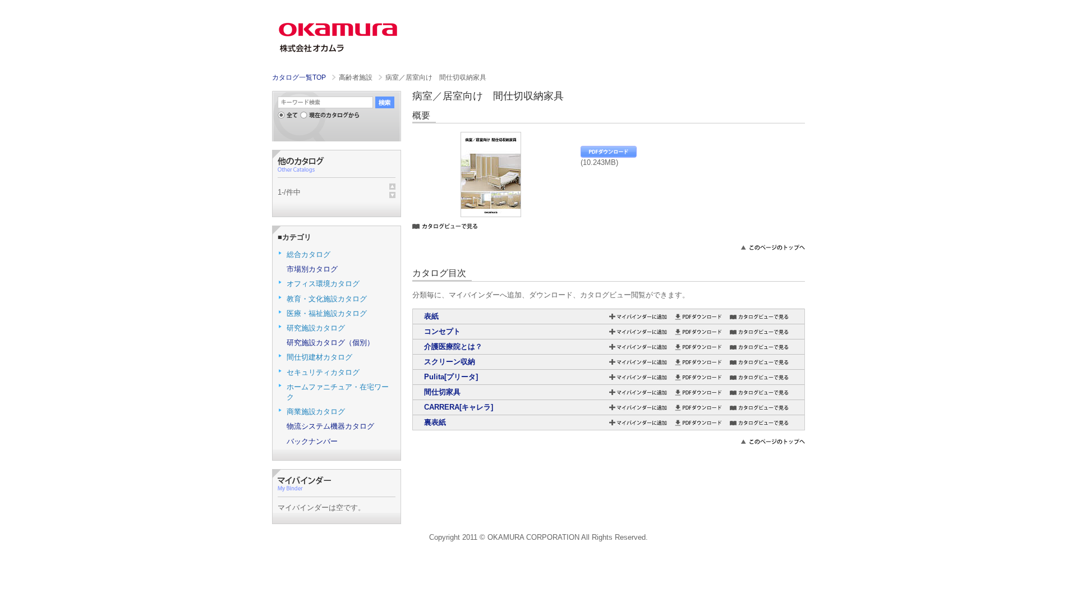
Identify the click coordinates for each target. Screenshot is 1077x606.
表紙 (431, 316)
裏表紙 (435, 422)
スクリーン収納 (449, 361)
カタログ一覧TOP (299, 77)
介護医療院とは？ (453, 346)
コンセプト (442, 331)
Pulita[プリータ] (451, 377)
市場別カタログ (312, 269)
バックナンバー (312, 441)
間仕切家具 (442, 392)
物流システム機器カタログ (330, 426)
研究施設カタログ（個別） (330, 342)
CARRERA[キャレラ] (458, 407)
